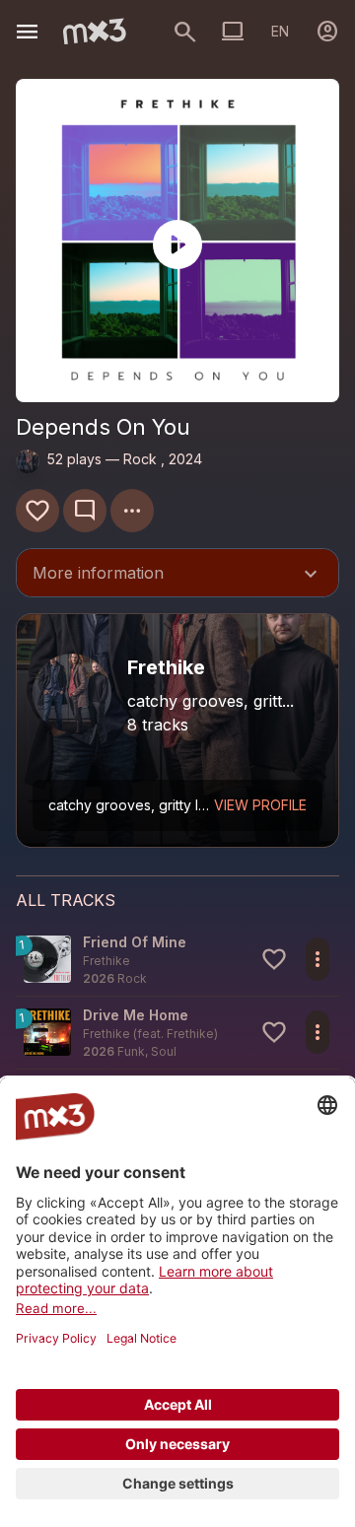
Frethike (190, 1033)
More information (177, 575)
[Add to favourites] (37, 510)
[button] (177, 960)
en (280, 31)
